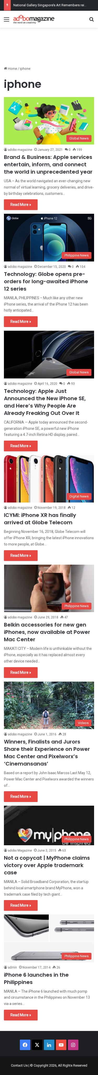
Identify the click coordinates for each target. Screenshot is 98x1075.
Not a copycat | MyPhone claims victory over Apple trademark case (47, 865)
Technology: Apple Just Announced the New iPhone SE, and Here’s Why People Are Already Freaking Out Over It (45, 402)
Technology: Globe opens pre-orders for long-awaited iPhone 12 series (46, 281)
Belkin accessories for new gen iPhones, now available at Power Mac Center (47, 632)
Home (12, 69)
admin (12, 967)
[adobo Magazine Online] (34, 19)
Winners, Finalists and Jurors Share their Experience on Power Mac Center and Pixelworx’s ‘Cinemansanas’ (47, 752)
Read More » (20, 204)
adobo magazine (20, 150)
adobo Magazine (20, 850)
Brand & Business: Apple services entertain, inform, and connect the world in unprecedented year (48, 164)
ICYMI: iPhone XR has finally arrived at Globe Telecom (40, 518)
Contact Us (19, 1065)
